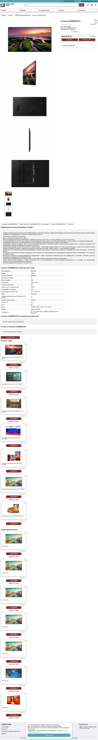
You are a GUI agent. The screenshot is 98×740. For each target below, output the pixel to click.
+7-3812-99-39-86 (84, 728)
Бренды (23, 10)
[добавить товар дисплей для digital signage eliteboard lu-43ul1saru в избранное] (25, 425)
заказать (14, 445)
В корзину (69, 39)
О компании (5, 727)
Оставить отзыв (10, 337)
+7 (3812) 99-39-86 (68, 1)
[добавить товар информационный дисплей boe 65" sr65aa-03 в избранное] (25, 503)
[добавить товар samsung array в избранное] (25, 533)
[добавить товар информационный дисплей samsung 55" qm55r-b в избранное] (25, 476)
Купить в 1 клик (87, 39)
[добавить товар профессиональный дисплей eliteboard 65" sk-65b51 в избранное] (25, 344)
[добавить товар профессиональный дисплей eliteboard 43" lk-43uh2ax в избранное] (25, 398)
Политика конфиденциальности (11, 731)
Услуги (62, 10)
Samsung (72, 29)
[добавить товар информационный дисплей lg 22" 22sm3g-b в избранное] (25, 371)
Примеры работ (45, 10)
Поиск (81, 5)
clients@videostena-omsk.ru (89, 1)
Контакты (82, 10)
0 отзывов (74, 31)
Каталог (4, 10)
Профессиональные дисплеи (67, 24)
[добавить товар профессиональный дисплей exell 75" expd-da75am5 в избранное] (25, 450)
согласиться (49, 735)
